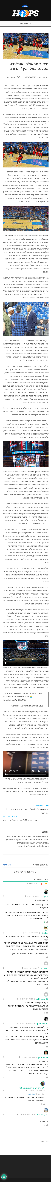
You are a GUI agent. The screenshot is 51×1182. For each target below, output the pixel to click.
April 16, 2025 (37, 706)
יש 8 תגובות (11, 77)
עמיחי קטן (43, 1057)
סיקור (42, 1141)
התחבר (6, 865)
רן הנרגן (44, 968)
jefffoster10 (42, 999)
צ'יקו (46, 896)
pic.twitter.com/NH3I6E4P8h (14, 700)
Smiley (45, 933)
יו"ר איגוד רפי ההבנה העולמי (32, 1088)
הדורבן (42, 77)
